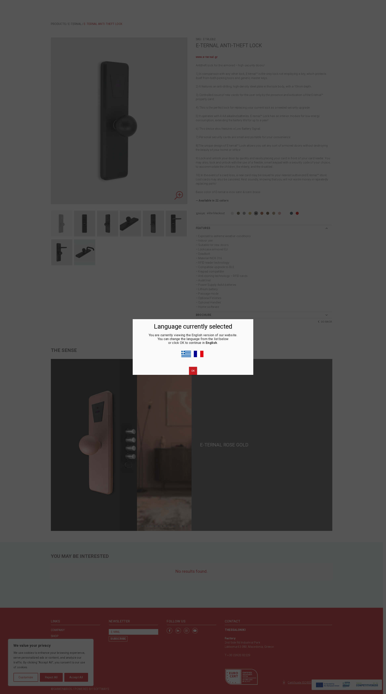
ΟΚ (193, 370)
